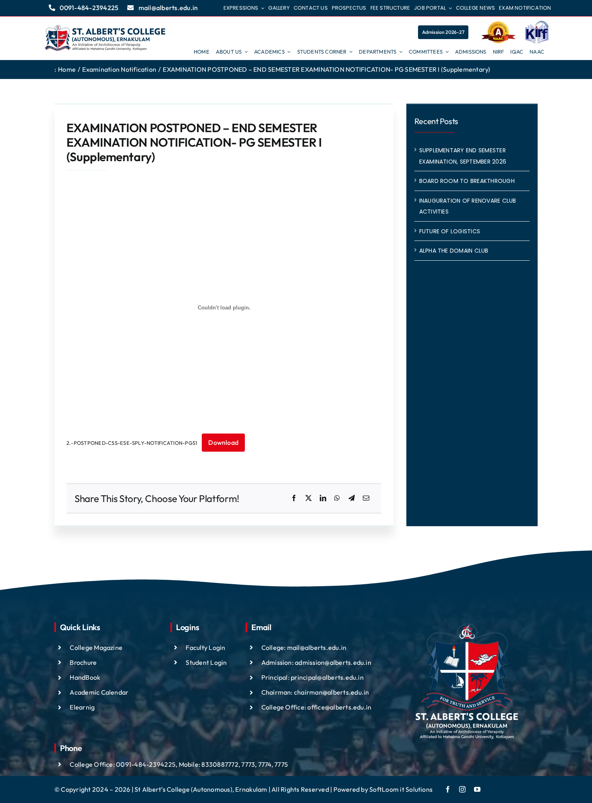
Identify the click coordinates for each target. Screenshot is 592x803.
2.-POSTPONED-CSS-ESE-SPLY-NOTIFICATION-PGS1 (131, 443)
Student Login (206, 662)
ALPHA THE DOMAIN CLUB (454, 251)
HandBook (85, 677)
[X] (308, 498)
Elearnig (82, 707)
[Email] (366, 498)
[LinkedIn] (323, 498)
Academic (85, 692)
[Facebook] (294, 498)
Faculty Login (205, 647)
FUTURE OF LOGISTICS (449, 231)
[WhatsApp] (337, 498)
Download (223, 442)
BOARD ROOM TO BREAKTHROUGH (467, 181)
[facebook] (448, 789)
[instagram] (462, 789)
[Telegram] (351, 498)
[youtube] (477, 789)
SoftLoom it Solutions (401, 789)
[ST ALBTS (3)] (105, 38)
